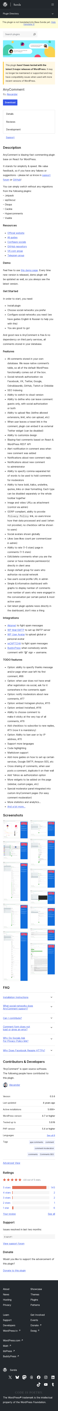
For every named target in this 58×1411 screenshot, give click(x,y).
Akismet (11, 625)
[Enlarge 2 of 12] (23, 845)
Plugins (34, 1299)
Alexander (12, 94)
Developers (9, 1325)
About (6, 1289)
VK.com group (15, 250)
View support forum (13, 1243)
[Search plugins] (34, 34)
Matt (7, 1345)
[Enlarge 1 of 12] (23, 824)
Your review (9, 1213)
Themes (34, 1294)
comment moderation (44, 1148)
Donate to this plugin (14, 1270)
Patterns (35, 1304)
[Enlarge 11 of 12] (51, 932)
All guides (12, 237)
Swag (35, 1330)
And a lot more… (16, 806)
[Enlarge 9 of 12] (51, 894)
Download (10, 102)
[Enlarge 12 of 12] (51, 947)
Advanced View (11, 1162)
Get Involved (37, 1314)
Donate (36, 1325)
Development (13, 129)
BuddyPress (14, 647)
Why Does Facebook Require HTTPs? (24, 1050)
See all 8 (51, 1135)
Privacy (7, 1304)
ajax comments (36, 1142)
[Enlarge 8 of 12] (51, 872)
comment (50, 1142)
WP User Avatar (16, 634)
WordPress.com (13, 1340)
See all (51, 1213)
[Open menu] (53, 4)
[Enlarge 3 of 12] (23, 865)
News (6, 1294)
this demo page (29, 270)
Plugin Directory (11, 13)
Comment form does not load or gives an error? (16, 1028)
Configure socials (16, 241)
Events (34, 1320)
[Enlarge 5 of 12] (23, 935)
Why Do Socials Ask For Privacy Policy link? (15, 1039)
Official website (15, 232)
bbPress (9, 1351)
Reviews (10, 121)
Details (10, 113)
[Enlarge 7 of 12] (51, 842)
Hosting (7, 1299)
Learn (6, 1314)
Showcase (36, 1289)
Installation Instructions (15, 997)
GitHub (17, 179)
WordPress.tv (12, 1330)
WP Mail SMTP (15, 629)
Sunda (13, 1369)
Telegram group (15, 255)
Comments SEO (47, 1154)
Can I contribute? (12, 1018)
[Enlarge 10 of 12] (51, 910)
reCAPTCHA (14, 643)
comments (33, 1154)
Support (10, 137)
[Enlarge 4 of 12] (23, 907)
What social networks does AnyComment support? (18, 1007)
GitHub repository (17, 246)
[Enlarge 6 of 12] (51, 824)
